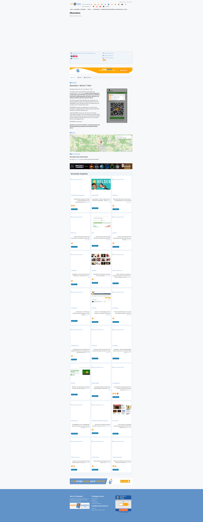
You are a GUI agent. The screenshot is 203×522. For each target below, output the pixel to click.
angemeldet (77, 159)
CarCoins (94, 308)
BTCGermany (74, 420)
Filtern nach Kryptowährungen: (87, 4)
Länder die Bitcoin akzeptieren (108, 9)
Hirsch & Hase (95, 457)
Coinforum (94, 345)
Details (74, 83)
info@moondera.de (108, 55)
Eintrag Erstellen (119, 9)
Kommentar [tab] (88, 77)
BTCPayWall (125, 512)
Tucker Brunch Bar (117, 457)
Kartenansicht (96, 9)
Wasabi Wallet (95, 383)
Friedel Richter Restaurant (77, 195)
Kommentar (76, 154)
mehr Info (87, 202)
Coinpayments (116, 383)
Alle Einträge (76, 9)
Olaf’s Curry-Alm (75, 457)
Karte (73, 133)
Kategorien (82, 9)
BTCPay (73, 383)
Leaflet (119, 151)
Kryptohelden (95, 195)
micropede (115, 308)
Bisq (93, 233)
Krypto (89, 9)
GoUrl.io (115, 233)
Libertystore (74, 308)
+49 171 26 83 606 (108, 58)
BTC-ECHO (115, 420)
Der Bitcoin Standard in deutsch (100, 420)
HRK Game (115, 195)
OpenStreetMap (126, 151)
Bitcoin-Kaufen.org (117, 270)
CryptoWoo (74, 270)
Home (71, 9)
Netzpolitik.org (75, 345)
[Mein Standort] (125, 137)
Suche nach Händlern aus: (86, 6)
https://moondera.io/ (109, 53)
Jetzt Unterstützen (123, 509)
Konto (125, 9)
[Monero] (117, 393)
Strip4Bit (94, 270)
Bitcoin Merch (75, 58)
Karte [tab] (80, 77)
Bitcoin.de (73, 233)
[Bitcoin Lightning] (105, 60)
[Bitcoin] (103, 60)
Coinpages (115, 345)
